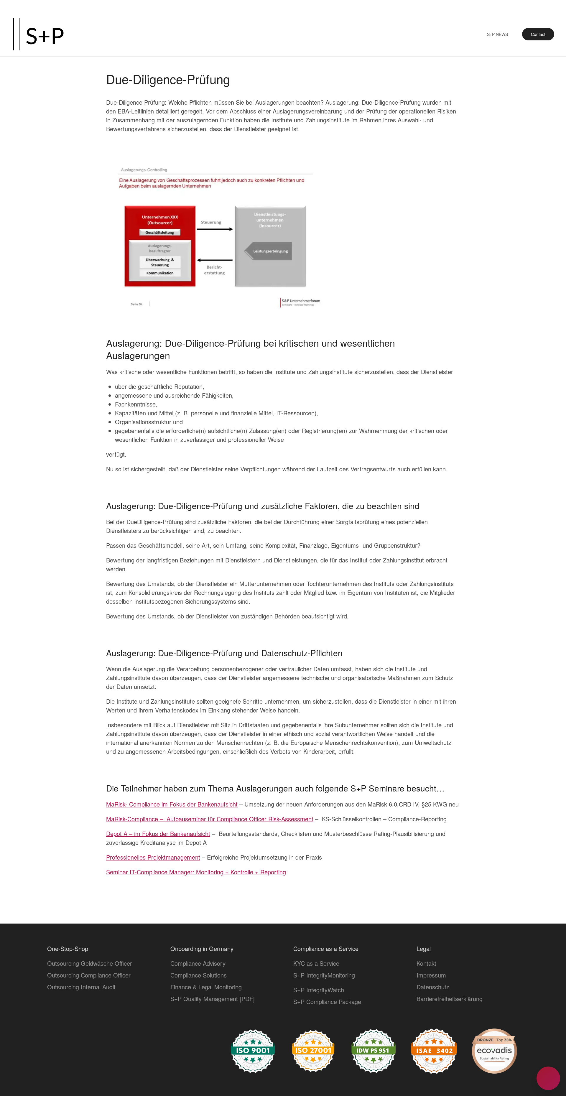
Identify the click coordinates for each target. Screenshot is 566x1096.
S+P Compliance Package (327, 1001)
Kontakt (426, 963)
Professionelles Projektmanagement (153, 857)
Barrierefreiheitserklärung (450, 998)
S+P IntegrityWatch (318, 989)
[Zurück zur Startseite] (38, 34)
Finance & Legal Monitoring (206, 987)
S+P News (497, 34)
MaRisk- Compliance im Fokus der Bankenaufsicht (172, 804)
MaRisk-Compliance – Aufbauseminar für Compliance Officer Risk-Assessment (209, 818)
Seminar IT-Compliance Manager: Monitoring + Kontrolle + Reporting (196, 872)
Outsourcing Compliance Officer (89, 975)
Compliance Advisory (198, 963)
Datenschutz (433, 987)
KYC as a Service (316, 963)
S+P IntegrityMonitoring (324, 975)
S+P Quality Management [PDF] (212, 998)
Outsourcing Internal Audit (81, 987)
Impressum (431, 975)
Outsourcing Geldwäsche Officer (89, 963)
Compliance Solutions (198, 975)
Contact (538, 34)
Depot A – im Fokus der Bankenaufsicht (158, 833)
